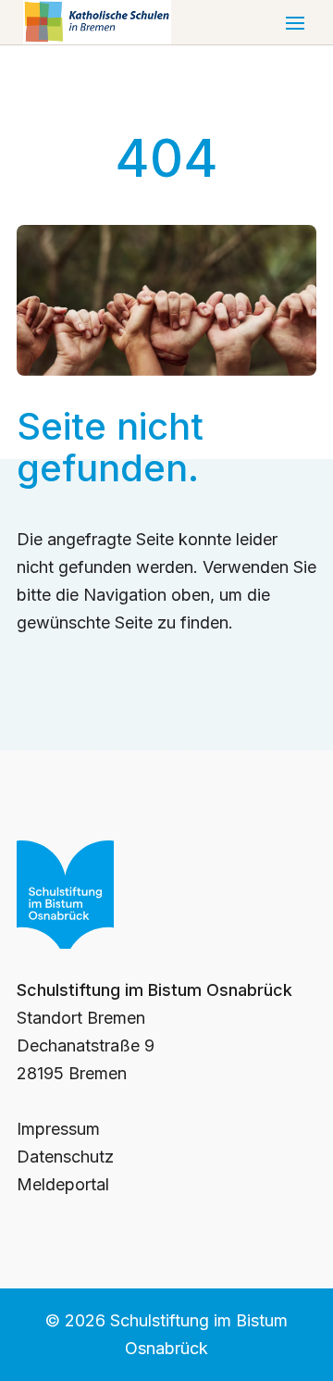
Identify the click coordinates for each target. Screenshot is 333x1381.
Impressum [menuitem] (58, 1128)
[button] (295, 22)
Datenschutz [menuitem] (65, 1156)
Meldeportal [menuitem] (63, 1184)
